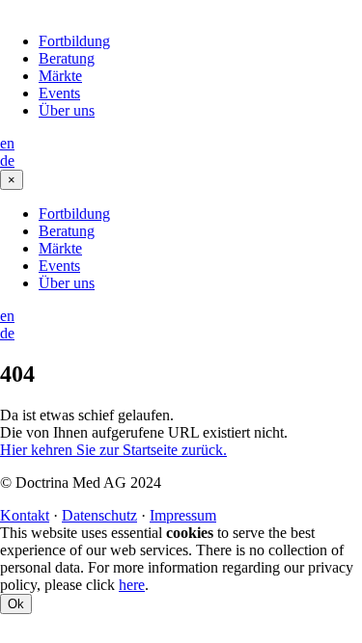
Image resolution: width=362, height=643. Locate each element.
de (7, 160)
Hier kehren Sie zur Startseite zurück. (113, 450)
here (132, 584)
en (7, 143)
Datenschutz (99, 515)
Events (59, 93)
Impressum (183, 515)
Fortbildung (74, 41)
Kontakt (24, 515)
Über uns (67, 110)
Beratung (67, 58)
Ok (16, 604)
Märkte (60, 75)
